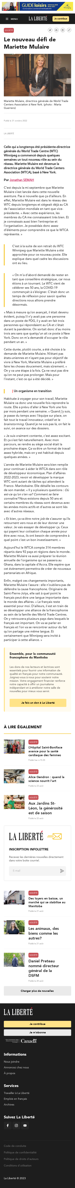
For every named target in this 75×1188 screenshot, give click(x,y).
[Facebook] (8, 1128)
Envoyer (59, 870)
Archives (9, 1104)
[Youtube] (25, 1128)
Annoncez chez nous (16, 1067)
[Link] (69, 30)
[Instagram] (16, 1128)
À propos (9, 1073)
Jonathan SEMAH (22, 180)
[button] (7, 19)
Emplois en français (15, 1099)
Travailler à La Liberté (16, 1093)
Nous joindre (11, 1061)
